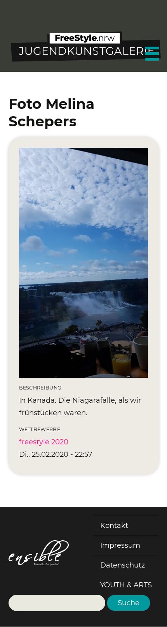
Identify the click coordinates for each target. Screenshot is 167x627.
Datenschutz (122, 565)
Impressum (120, 545)
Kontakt (114, 525)
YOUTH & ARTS (126, 585)
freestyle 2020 (43, 442)
